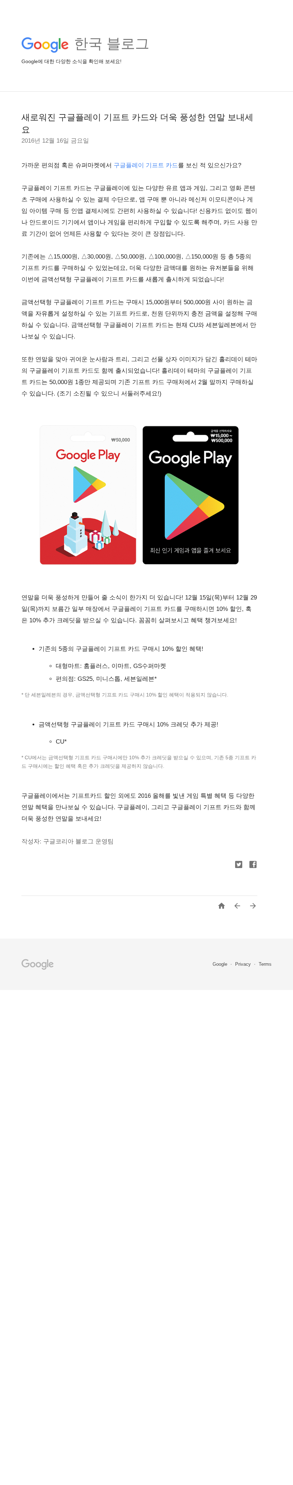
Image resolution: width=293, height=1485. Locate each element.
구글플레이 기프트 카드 (146, 165)
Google (221, 964)
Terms (265, 964)
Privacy (243, 964)
